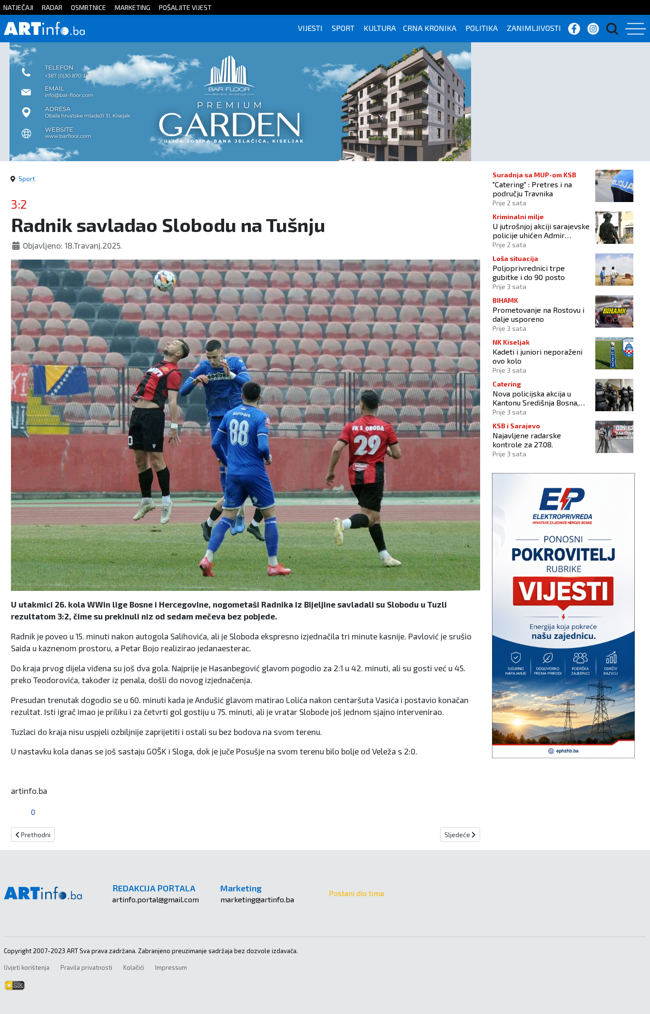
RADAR (52, 7)
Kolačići (133, 967)
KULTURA (380, 27)
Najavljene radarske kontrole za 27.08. (526, 440)
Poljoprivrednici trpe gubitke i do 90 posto (528, 272)
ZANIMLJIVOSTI (534, 27)
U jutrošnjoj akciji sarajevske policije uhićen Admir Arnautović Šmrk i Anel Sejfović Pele (541, 231)
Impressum (171, 967)
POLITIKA (481, 27)
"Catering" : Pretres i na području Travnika (532, 189)
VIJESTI (310, 27)
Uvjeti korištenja (26, 967)
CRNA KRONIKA (429, 27)
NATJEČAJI (18, 7)
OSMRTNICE (88, 7)
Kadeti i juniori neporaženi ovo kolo (537, 356)
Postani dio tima (356, 893)
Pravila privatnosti (86, 967)
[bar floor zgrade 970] (240, 100)
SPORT (343, 27)
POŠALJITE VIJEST (185, 7)
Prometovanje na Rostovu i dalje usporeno (538, 314)
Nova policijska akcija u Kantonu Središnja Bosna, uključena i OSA (535, 398)
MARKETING (132, 7)
